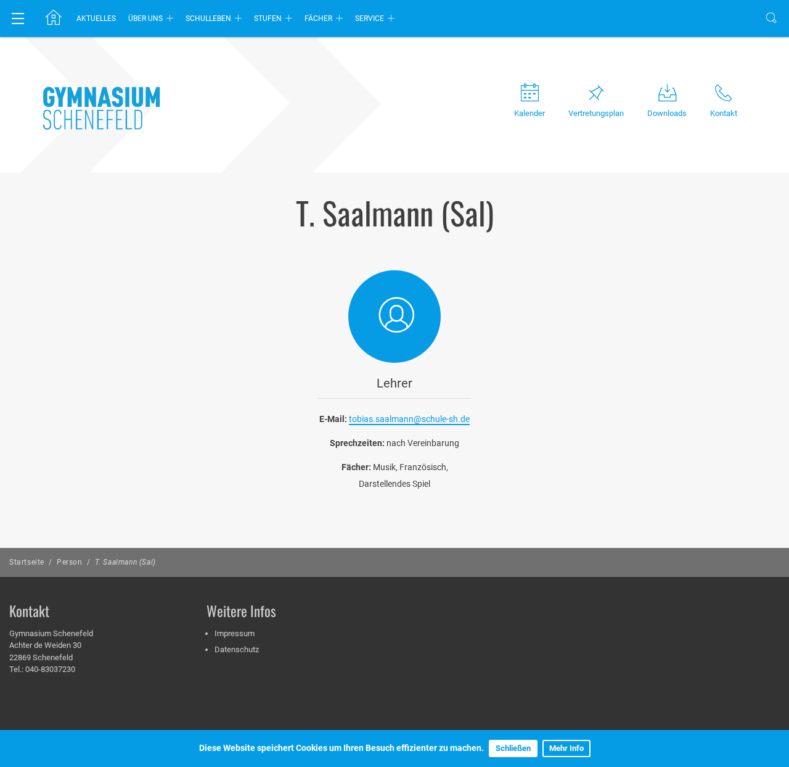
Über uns (145, 18)
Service (369, 18)
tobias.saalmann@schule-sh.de (409, 419)
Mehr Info (566, 748)
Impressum (235, 633)
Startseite (26, 562)
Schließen (513, 748)
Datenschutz (237, 649)
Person (70, 562)
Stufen (268, 18)
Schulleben (208, 18)
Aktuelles (96, 18)
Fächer (318, 18)
